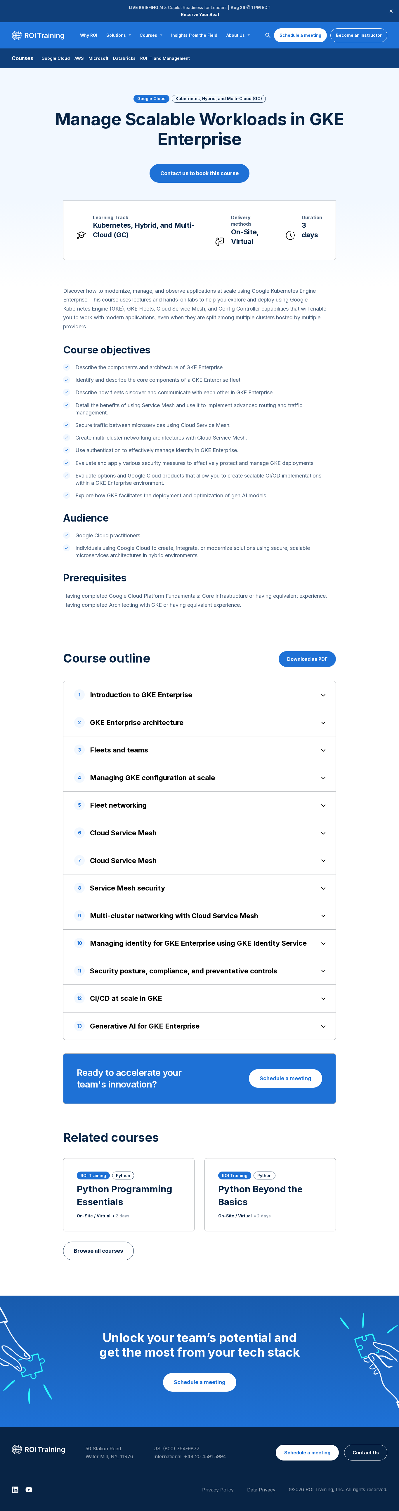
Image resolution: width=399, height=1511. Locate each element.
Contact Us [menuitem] (366, 1453)
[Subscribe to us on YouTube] (28, 1489)
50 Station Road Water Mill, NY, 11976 (109, 1452)
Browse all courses (98, 1251)
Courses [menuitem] (148, 35)
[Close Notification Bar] (391, 11)
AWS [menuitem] (79, 58)
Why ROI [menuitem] (88, 35)
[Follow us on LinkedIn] (15, 1489)
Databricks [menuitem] (124, 58)
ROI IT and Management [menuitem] (165, 58)
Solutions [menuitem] (116, 35)
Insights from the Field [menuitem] (194, 35)
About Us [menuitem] (235, 35)
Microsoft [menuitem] (98, 58)
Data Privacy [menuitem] (261, 1489)
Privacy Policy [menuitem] (218, 1489)
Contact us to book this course (199, 173)
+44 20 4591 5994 (205, 1456)
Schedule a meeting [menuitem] (307, 1453)
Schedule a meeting (300, 35)
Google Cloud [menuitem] (55, 58)
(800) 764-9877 (181, 1448)
